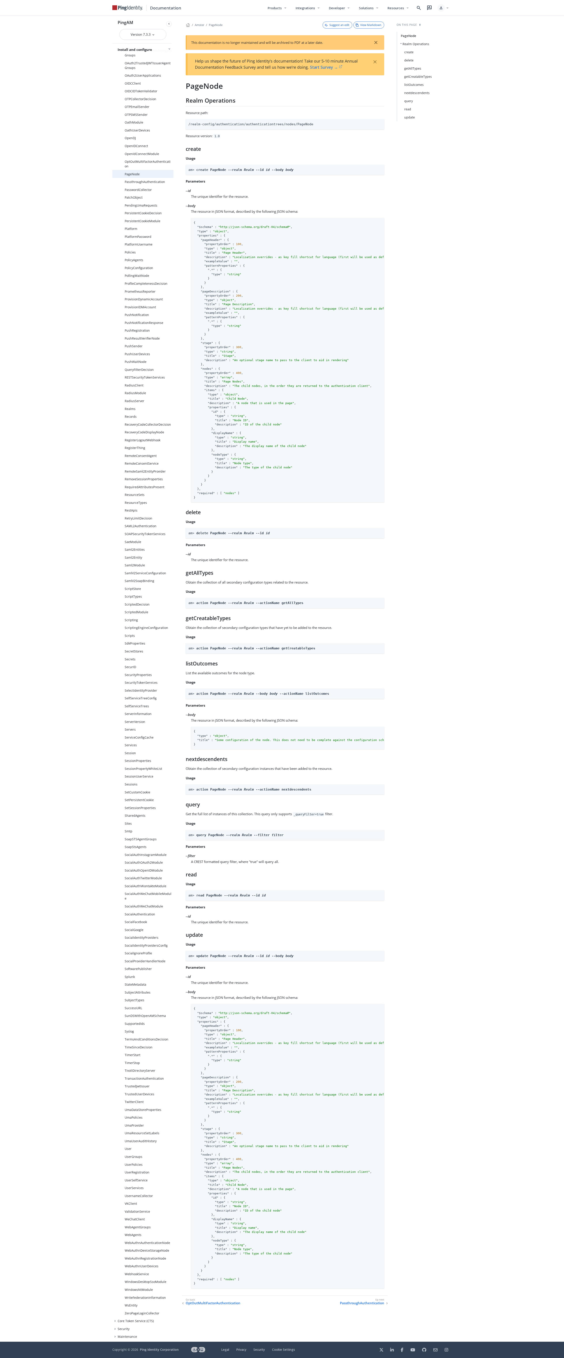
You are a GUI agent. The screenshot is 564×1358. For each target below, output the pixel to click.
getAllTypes (412, 68)
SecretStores (134, 651)
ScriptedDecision (137, 604)
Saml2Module (135, 565)
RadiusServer (134, 401)
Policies (130, 252)
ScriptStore (133, 589)
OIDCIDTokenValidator (141, 91)
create (409, 52)
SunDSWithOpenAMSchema (145, 1016)
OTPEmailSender (137, 107)
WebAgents (133, 1235)
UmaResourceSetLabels (142, 1133)
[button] (443, 8)
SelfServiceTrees (137, 706)
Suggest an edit (339, 25)
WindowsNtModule (139, 1290)
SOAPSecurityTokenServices (145, 534)
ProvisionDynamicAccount (144, 299)
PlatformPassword (138, 237)
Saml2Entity (133, 557)
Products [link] (277, 8)
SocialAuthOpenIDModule (144, 870)
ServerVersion (135, 722)
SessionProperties (138, 761)
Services (131, 745)
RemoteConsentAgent (141, 456)
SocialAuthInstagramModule (146, 855)
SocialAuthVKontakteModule (145, 886)
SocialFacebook (136, 922)
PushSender (134, 346)
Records (131, 416)
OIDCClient (133, 83)
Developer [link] (339, 8)
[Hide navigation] (169, 23)
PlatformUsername (138, 244)
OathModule (134, 122)
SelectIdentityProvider (141, 690)
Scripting (131, 620)
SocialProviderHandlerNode (145, 961)
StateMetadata (135, 984)
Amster (199, 25)
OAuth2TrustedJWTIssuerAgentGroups (148, 65)
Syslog (129, 1031)
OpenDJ (130, 138)
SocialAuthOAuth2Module (144, 862)
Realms (130, 409)
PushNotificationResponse (144, 323)
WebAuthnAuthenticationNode (147, 1243)
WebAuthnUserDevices (141, 1266)
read (407, 109)
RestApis (131, 510)
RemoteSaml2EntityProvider (145, 471)
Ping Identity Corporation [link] (159, 1349)
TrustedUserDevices (139, 1094)
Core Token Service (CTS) (136, 1321)
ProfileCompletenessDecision (146, 283)
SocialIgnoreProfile (138, 953)
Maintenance (127, 1336)
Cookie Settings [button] (283, 1349)
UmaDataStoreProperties (143, 1110)
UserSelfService (136, 1180)
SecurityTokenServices (141, 682)
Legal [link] (225, 1349)
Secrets (130, 659)
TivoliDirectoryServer (140, 1070)
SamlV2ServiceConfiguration (145, 573)
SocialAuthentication (140, 914)
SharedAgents (135, 815)
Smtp (128, 831)
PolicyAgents (134, 260)
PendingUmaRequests (141, 205)
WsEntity (131, 1305)
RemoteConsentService (142, 463)
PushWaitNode (136, 362)
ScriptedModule (136, 612)
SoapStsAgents (136, 847)
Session (130, 753)
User (128, 1149)
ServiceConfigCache (139, 737)
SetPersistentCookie (139, 800)
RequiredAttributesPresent (144, 487)
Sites (128, 823)
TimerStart (132, 1055)
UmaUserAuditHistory (141, 1141)
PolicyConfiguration (139, 268)
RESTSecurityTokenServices (145, 377)
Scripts (130, 636)
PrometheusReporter (140, 291)
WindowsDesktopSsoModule (145, 1282)
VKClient (131, 1203)
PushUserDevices (137, 354)
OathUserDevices (137, 130)
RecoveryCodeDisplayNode (144, 432)
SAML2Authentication (140, 526)
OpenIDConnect (136, 146)
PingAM (125, 22)
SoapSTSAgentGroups (141, 839)
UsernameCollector (139, 1196)
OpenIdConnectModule (142, 154)
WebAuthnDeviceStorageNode (147, 1250)
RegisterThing (135, 448)
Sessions (131, 784)
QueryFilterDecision (139, 370)
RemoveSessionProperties (144, 479)
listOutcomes (414, 85)
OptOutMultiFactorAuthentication (148, 163)
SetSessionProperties (140, 808)
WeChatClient (135, 1219)
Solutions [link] (369, 8)
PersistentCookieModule (142, 221)
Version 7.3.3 (141, 34)
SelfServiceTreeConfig (141, 698)
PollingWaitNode (137, 275)
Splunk (130, 977)
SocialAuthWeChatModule (144, 906)
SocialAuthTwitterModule (143, 878)
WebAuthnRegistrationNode (145, 1258)
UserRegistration (137, 1172)
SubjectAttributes (137, 992)
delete (409, 60)
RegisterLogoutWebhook (142, 440)
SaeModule (133, 542)
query (408, 101)
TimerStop (132, 1063)
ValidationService (137, 1211)
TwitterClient (134, 1102)
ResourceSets (135, 495)
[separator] (173, 679)
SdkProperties (135, 643)
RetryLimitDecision (138, 518)
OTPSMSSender (136, 115)
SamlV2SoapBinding (139, 581)
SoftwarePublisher (138, 969)
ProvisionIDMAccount (140, 307)
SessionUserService (139, 776)
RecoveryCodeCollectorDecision (148, 424)
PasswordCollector (138, 190)
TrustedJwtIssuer (137, 1086)
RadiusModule (135, 393)
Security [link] (259, 1349)
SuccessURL (133, 1008)
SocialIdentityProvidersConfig (146, 945)
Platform (131, 229)
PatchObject (134, 197)
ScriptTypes (133, 596)
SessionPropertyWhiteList (143, 769)
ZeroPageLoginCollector (142, 1313)
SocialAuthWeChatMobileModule (148, 896)
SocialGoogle (134, 930)
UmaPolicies (134, 1117)
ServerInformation (138, 714)
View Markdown (370, 25)
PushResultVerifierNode (142, 338)
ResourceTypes (136, 503)
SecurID (130, 667)
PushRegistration (137, 330)
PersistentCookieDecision (143, 213)
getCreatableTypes (418, 76)
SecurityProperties (138, 675)
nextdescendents (417, 93)
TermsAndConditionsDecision (146, 1039)
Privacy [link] (241, 1349)
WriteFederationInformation (145, 1297)
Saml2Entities (135, 549)
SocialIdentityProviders (141, 937)
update (409, 117)
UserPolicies (134, 1164)
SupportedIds (135, 1024)
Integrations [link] (308, 8)
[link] (127, 8)
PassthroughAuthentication (145, 182)
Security (124, 1329)
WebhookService (137, 1274)
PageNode (132, 174)
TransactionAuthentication (144, 1078)
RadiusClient (134, 385)
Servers (130, 729)
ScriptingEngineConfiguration (146, 628)
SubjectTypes (134, 1000)
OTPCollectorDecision (140, 99)
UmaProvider (134, 1125)
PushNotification (137, 315)
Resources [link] (398, 8)
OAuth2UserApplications (143, 75)
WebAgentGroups (138, 1227)
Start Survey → (324, 67)
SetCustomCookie (137, 792)
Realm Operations (416, 44)
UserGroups (133, 1157)
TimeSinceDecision (138, 1047)
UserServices (134, 1188)
